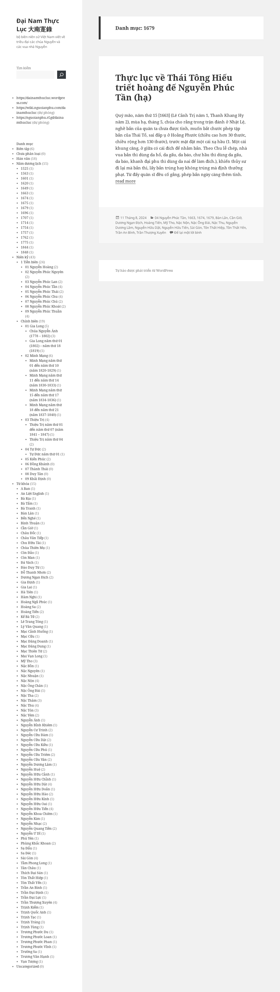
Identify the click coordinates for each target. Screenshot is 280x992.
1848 (24, 252)
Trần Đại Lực (31, 897)
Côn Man (28, 557)
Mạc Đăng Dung (33, 646)
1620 (24, 183)
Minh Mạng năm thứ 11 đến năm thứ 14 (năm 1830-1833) (46, 380)
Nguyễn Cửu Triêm (35, 754)
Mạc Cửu (27, 636)
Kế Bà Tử (27, 616)
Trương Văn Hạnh (35, 956)
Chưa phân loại (28, 153)
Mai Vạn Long (31, 656)
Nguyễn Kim (30, 818)
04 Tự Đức (33, 449)
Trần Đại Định (32, 892)
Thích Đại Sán (32, 872)
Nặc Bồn (27, 666)
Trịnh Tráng (30, 922)
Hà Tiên (27, 592)
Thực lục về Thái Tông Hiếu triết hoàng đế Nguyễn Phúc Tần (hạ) (174, 87)
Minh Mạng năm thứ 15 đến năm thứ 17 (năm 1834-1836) (46, 395)
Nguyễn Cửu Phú (34, 749)
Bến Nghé (28, 518)
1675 (24, 203)
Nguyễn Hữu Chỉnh (36, 779)
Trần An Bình (31, 887)
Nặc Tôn (27, 710)
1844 (24, 247)
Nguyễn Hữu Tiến (34, 808)
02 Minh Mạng (36, 355)
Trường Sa (29, 951)
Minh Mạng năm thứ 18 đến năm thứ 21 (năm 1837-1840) (46, 410)
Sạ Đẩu (26, 848)
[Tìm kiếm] (61, 75)
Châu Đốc (28, 533)
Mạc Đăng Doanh (34, 641)
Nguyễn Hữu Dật (34, 784)
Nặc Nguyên (30, 671)
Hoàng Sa (28, 607)
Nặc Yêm (27, 715)
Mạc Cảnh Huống (34, 631)
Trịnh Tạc (28, 917)
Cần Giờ (27, 528)
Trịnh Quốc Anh (33, 912)
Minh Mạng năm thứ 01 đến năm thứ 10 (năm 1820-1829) (46, 365)
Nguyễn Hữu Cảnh (35, 774)
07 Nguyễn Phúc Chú (41, 301)
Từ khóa (22, 483)
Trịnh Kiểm (30, 907)
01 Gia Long (34, 326)
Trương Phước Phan (36, 941)
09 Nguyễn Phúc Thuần (43, 311)
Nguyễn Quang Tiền (36, 828)
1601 (24, 178)
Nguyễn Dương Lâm (36, 764)
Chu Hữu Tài (31, 542)
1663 (24, 193)
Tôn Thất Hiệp (32, 877)
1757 (24, 232)
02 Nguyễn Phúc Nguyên (44, 272)
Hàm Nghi (29, 597)
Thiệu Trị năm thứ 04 (46, 439)
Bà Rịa (26, 498)
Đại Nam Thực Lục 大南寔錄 (37, 24)
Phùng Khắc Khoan (36, 843)
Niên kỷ (22, 257)
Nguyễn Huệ (30, 769)
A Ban (25, 488)
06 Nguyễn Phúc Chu (41, 296)
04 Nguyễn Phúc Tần (41, 286)
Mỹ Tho (27, 661)
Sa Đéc (26, 853)
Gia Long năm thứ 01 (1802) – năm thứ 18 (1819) (46, 346)
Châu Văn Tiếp (32, 538)
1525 (24, 168)
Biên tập (22, 148)
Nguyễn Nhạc (31, 823)
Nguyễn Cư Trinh (34, 730)
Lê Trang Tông (32, 621)
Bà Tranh (28, 508)
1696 (24, 212)
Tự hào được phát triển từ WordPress (144, 270)
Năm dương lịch (28, 163)
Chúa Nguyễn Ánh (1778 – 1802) (44, 333)
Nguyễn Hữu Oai (34, 804)
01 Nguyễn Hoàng (39, 267)
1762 (24, 237)
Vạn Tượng (29, 961)
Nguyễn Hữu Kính (35, 799)
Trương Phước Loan (36, 937)
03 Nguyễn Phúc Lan (41, 281)
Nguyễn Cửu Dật (33, 740)
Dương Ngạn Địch (34, 577)
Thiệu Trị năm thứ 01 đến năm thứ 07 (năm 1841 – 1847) (46, 429)
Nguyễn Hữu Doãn (35, 789)
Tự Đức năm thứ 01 (45, 454)
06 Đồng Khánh (37, 464)
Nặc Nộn (27, 680)
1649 (24, 188)
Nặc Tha (27, 695)
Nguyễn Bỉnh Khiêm (36, 725)
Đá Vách (27, 562)
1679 (24, 208)
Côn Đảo (27, 552)
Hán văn (23, 158)
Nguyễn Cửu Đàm (34, 735)
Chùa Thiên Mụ (33, 547)
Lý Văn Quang (32, 626)
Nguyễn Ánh (30, 720)
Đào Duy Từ (30, 567)
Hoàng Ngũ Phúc (34, 602)
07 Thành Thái (36, 469)
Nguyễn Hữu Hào (34, 794)
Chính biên (29, 321)
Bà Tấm (27, 503)
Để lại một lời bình (188, 232)
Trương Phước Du (34, 932)
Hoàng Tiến (30, 611)
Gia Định (28, 582)
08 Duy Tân (34, 474)
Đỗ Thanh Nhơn (33, 572)
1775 (24, 242)
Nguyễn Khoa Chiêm (36, 813)
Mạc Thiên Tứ (31, 651)
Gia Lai (26, 587)
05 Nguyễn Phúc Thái (42, 291)
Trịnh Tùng (30, 927)
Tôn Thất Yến (31, 882)
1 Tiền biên (29, 262)
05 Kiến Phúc (35, 459)
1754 (24, 227)
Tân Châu (28, 868)
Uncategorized (27, 966)
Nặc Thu (27, 705)
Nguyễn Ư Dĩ (30, 833)
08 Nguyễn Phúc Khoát (43, 306)
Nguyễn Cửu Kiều (34, 744)
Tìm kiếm (23, 68)
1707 (24, 217)
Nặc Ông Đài (30, 690)
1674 (24, 198)
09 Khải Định (35, 478)
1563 (24, 173)
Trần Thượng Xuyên (36, 902)
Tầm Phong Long (34, 863)
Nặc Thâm (29, 700)
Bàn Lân (27, 513)
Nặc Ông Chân (32, 685)
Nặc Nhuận (30, 675)
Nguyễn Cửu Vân (34, 759)
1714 (24, 222)
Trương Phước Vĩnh (36, 946)
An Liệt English (32, 493)
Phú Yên (27, 838)
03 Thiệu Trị (34, 419)
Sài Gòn (27, 858)
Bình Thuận (30, 523)
